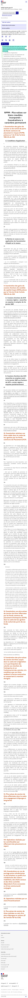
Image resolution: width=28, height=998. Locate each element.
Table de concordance (5, 944)
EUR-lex (2, 962)
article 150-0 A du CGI (9, 314)
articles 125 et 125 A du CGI (20, 868)
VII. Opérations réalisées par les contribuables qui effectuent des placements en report (14, 90)
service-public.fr (13, 983)
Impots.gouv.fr (4, 966)
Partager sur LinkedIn (9, 40)
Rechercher (17, 13)
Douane (2, 960)
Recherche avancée (7, 15)
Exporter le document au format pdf (2, 36)
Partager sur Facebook (2, 40)
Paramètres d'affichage (17, 992)
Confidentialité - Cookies (6, 992)
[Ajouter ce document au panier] (6, 36)
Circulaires (3, 958)
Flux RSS (2, 942)
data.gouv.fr (14, 986)
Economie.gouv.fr (4, 964)
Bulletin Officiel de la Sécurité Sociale (8, 956)
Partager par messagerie (13, 40)
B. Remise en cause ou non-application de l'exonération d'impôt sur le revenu (14, 55)
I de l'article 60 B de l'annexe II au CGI (15, 429)
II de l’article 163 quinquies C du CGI (15, 316)
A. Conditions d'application (10, 53)
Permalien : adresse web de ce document (9, 36)
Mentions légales (15, 989)
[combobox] (9, 13)
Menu (26, 2)
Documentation (4, 947)
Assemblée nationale (5, 954)
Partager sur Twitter (6, 40)
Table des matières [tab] (6, 22)
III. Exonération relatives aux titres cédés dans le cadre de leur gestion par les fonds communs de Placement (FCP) (14, 64)
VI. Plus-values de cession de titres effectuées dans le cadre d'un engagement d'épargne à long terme (14, 86)
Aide (2, 935)
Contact (2, 937)
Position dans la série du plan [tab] (8, 25)
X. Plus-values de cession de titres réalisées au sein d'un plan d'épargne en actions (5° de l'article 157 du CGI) (14, 106)
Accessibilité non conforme (6, 989)
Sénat (2, 969)
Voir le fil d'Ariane (4, 17)
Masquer (6, 44)
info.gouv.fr (4, 983)
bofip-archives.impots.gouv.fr (6, 949)
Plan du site (22, 989)
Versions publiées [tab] (6, 28)
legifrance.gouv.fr (5, 986)
